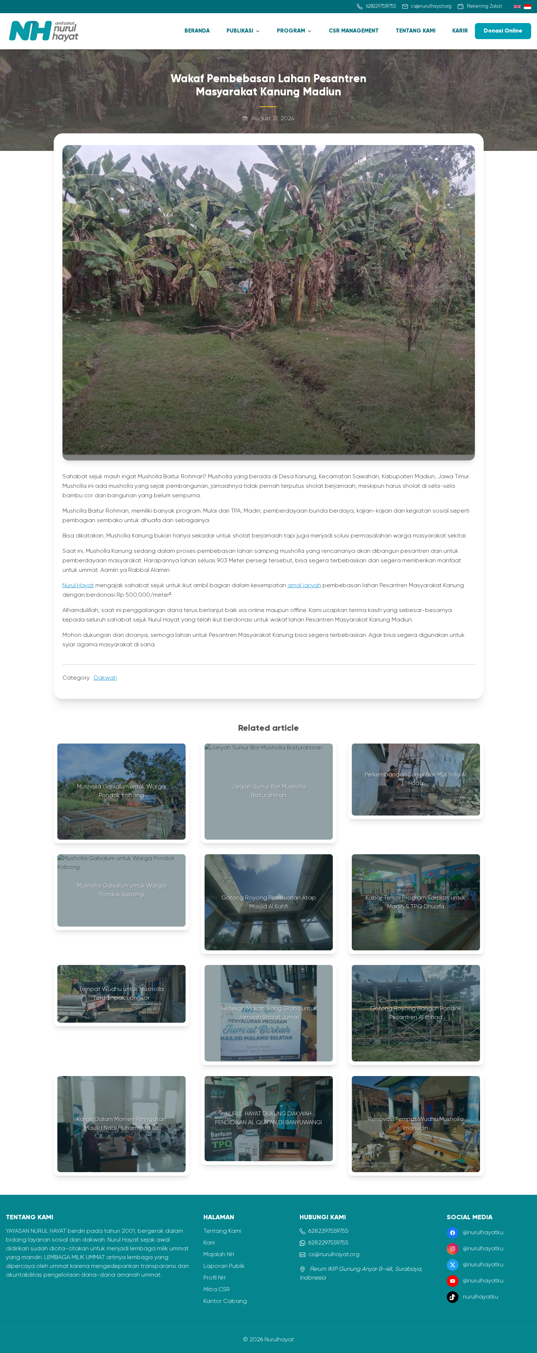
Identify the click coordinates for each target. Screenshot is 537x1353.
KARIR (460, 31)
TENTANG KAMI (415, 31)
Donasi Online (503, 31)
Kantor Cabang (225, 1301)
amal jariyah (304, 586)
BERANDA (197, 31)
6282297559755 (328, 1231)
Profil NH (214, 1278)
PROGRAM (291, 31)
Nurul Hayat (78, 586)
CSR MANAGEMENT (354, 31)
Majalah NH (218, 1255)
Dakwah (105, 678)
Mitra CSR (216, 1290)
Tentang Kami (222, 1231)
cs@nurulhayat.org (333, 1255)
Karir (209, 1243)
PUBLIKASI (239, 31)
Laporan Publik (224, 1266)
